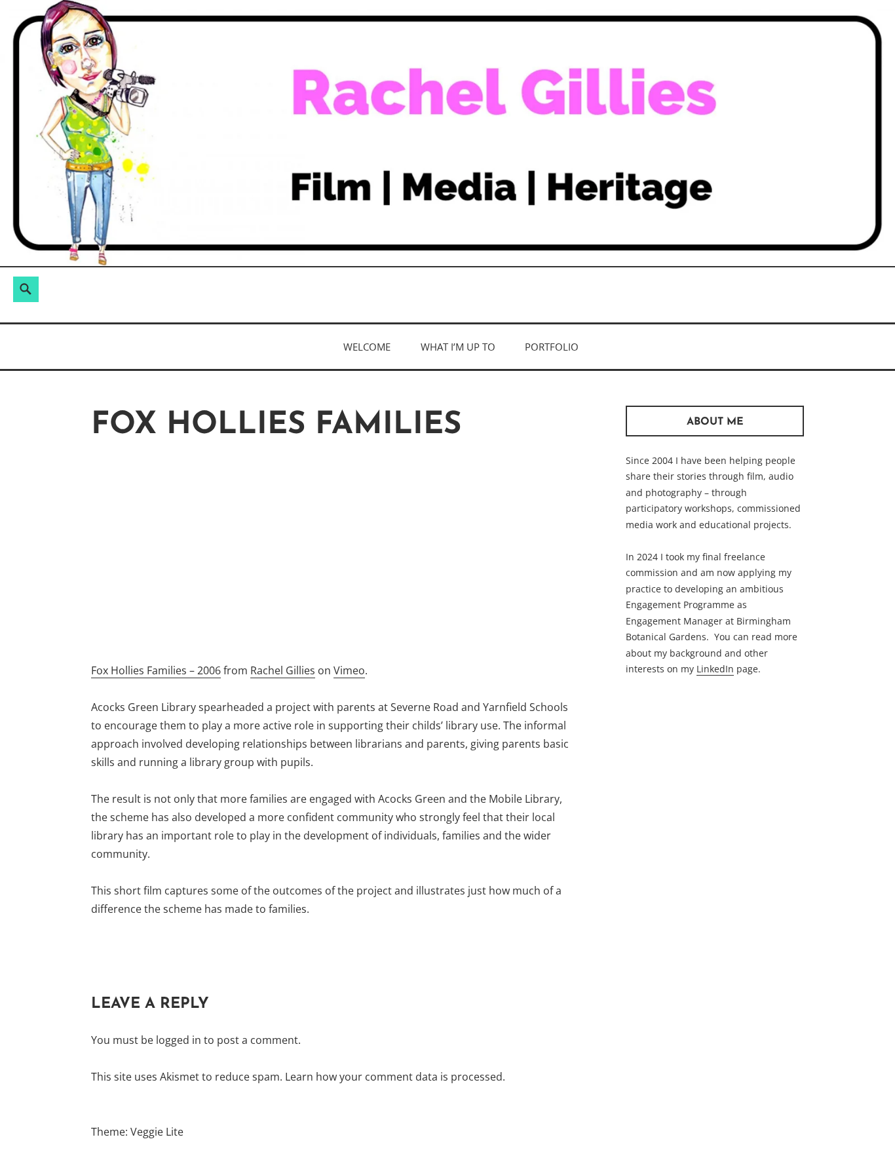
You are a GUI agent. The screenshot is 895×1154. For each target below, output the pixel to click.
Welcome (366, 346)
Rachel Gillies (282, 670)
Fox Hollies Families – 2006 (156, 670)
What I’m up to (458, 346)
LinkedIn (715, 669)
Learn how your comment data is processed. (395, 1076)
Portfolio (552, 346)
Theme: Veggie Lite (137, 1132)
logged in (178, 1040)
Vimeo (349, 670)
